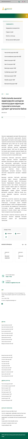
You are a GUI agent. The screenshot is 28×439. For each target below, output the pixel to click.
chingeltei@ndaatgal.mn (13, 282)
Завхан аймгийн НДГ (6, 341)
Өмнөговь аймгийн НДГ (7, 355)
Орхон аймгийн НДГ (6, 374)
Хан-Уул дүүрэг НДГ (10, 64)
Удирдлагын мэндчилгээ (12, 28)
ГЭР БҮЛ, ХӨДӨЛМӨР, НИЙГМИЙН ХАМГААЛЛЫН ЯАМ (14, 413)
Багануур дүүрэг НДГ (10, 76)
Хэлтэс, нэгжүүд (10, 36)
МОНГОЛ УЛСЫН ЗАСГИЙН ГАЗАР (9, 411)
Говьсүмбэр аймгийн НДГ (7, 376)
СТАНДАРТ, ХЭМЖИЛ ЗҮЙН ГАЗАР (9, 423)
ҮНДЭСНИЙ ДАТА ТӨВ (6, 425)
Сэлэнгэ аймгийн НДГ (7, 359)
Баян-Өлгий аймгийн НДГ (7, 327)
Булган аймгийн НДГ (6, 331)
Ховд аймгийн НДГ (6, 365)
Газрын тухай (9, 32)
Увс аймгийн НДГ (5, 363)
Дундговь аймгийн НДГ (7, 339)
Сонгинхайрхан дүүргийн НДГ (13, 56)
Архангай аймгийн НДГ (7, 325)
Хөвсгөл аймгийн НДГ (6, 367)
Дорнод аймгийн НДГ (6, 337)
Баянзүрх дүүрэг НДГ (10, 68)
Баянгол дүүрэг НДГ (10, 60)
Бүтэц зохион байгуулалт (13, 39)
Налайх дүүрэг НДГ (10, 80)
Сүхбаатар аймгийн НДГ (7, 357)
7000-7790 (9, 276)
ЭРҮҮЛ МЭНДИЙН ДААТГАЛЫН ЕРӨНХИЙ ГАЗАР (12, 415)
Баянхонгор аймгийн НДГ (7, 329)
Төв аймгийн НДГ (5, 361)
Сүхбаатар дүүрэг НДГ (11, 72)
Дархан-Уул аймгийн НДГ (7, 372)
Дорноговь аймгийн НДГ (7, 335)
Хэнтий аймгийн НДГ (6, 369)
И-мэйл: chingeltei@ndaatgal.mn (9, 300)
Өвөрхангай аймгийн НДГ (7, 343)
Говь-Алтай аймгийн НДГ (7, 333)
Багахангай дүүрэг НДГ (11, 83)
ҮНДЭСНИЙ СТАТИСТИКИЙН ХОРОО (10, 421)
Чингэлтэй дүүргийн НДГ (11, 52)
